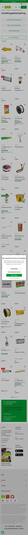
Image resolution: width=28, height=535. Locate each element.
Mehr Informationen (16, 264)
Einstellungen (14, 268)
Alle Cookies (14, 275)
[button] (2, 532)
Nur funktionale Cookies (14, 272)
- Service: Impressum (14, 278)
